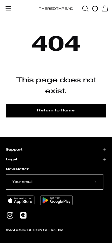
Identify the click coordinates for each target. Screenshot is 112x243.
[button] (85, 8)
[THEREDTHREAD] (56, 8)
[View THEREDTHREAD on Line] (23, 215)
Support (14, 149)
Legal (11, 159)
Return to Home (56, 110)
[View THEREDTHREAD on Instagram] (10, 215)
